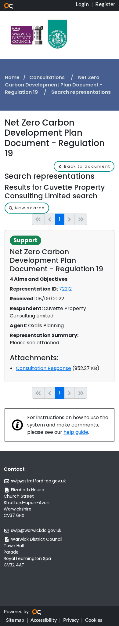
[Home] (39, 33)
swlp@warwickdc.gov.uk (36, 530)
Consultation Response (43, 368)
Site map (15, 620)
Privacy (71, 620)
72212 (65, 288)
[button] (84, 166)
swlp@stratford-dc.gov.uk (38, 481)
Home (12, 77)
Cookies (93, 620)
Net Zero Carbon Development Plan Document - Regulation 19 (54, 85)
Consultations (47, 77)
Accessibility (44, 620)
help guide (75, 432)
